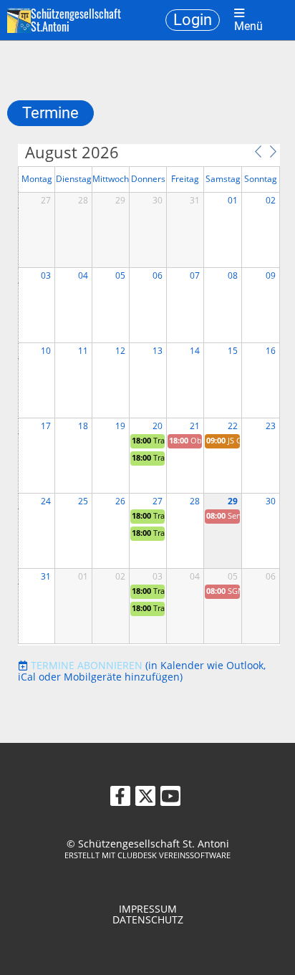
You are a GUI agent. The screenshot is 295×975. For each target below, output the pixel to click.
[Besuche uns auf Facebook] (120, 798)
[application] (149, 394)
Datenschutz (147, 919)
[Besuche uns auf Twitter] (145, 798)
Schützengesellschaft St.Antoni (76, 20)
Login (192, 20)
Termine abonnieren (86, 665)
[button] (258, 151)
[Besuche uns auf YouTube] (170, 798)
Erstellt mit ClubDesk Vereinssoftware (147, 855)
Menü (248, 26)
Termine (50, 113)
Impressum (148, 909)
